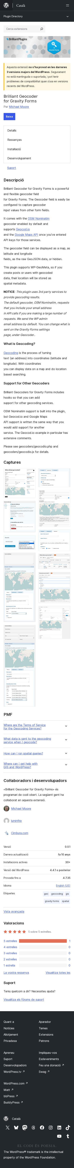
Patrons (44, 1041)
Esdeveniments (49, 1059)
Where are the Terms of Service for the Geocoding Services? (25, 726)
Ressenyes (14, 140)
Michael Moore (19, 107)
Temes (43, 1028)
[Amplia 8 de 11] (65, 534)
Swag (44, 1072)
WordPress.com (16, 1083)
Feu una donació (51, 1065)
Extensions (46, 1034)
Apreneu (9, 1052)
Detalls (11, 130)
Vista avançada (14, 911)
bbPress (11, 1096)
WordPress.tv (14, 1072)
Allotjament (11, 1034)
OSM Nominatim (38, 218)
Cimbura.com (19, 833)
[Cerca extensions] (41, 29)
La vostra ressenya (16, 972)
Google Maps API (26, 234)
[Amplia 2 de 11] (31, 505)
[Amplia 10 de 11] (65, 577)
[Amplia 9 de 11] (65, 558)
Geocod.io (23, 229)
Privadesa (10, 1041)
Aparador (45, 1022)
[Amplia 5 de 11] (31, 630)
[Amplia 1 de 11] (31, 473)
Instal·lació (14, 149)
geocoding (57, 893)
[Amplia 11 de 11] (65, 611)
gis (67, 893)
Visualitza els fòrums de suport (24, 999)
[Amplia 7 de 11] (65, 495)
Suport (11, 168)
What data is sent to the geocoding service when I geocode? (27, 740)
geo (46, 893)
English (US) (63, 885)
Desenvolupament (19, 158)
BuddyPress (13, 1102)
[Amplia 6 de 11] (65, 473)
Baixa (9, 116)
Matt (9, 1090)
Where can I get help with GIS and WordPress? (21, 765)
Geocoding (11, 353)
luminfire (16, 821)
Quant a (9, 1022)
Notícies (9, 1028)
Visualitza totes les (58, 972)
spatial (65, 901)
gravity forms (52, 901)
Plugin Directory (13, 16)
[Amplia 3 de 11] (31, 540)
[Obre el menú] (68, 5)
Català (16, 1119)
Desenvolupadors (15, 1065)
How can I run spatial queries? (23, 753)
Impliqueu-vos (48, 1052)
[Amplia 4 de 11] (31, 557)
